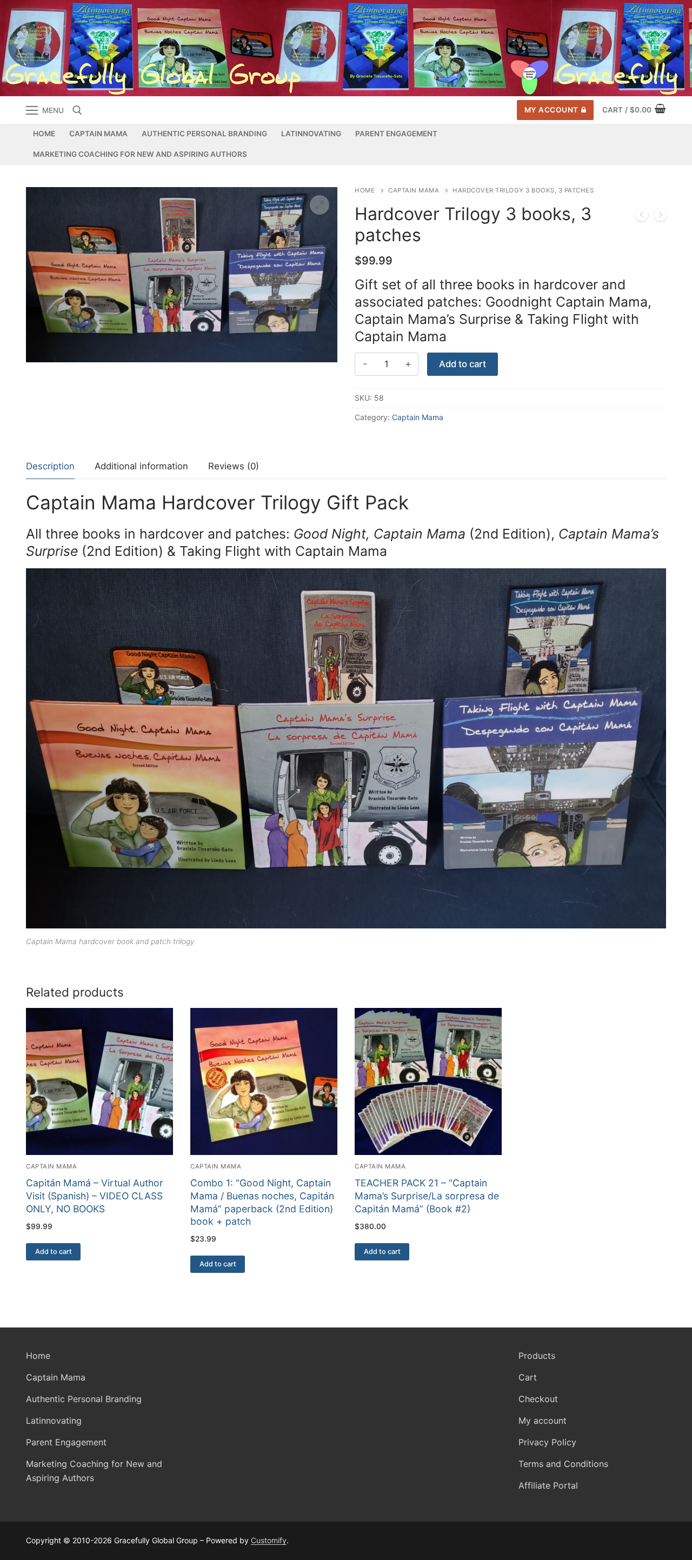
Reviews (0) (233, 466)
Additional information (141, 466)
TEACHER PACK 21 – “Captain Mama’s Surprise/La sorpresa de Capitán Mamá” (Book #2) (427, 1195)
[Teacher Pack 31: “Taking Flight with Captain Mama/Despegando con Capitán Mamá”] (641, 216)
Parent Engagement (66, 1442)
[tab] (50, 467)
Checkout (538, 1398)
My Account (551, 109)
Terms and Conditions (563, 1463)
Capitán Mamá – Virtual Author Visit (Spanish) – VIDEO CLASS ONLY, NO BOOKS (94, 1195)
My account (542, 1420)
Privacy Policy (547, 1442)
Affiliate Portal (548, 1485)
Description (50, 466)
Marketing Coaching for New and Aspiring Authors (94, 1470)
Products (536, 1355)
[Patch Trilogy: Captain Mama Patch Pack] (660, 216)
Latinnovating (54, 1420)
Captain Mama (413, 190)
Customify (269, 1540)
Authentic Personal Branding (84, 1398)
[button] (319, 205)
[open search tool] (77, 110)
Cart (527, 1377)
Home (365, 190)
